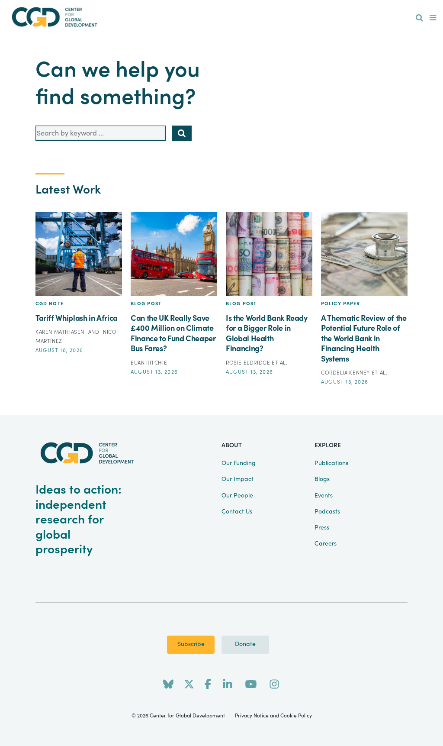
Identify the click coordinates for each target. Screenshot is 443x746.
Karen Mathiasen (60, 332)
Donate (245, 644)
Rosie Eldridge (249, 363)
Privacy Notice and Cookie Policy (273, 716)
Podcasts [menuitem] (327, 511)
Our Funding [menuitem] (239, 463)
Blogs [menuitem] (322, 479)
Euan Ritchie (149, 363)
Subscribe (191, 644)
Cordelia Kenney (346, 373)
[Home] (54, 17)
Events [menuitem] (324, 495)
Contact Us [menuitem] (237, 511)
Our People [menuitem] (237, 495)
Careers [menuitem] (326, 543)
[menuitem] (419, 18)
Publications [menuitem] (331, 463)
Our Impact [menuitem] (238, 479)
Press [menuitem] (322, 527)
